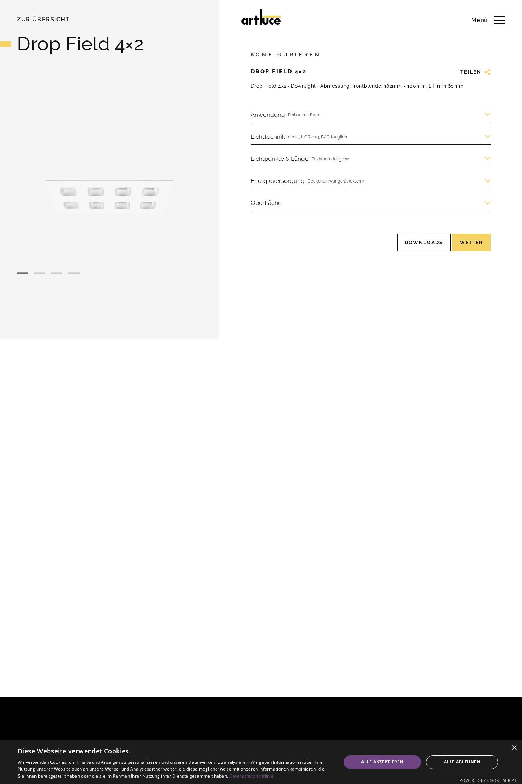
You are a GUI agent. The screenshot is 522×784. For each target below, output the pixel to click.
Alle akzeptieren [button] (382, 762)
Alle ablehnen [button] (462, 762)
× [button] (514, 748)
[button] (22, 273)
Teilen (471, 72)
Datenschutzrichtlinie (251, 776)
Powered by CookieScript (488, 780)
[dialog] (261, 762)
